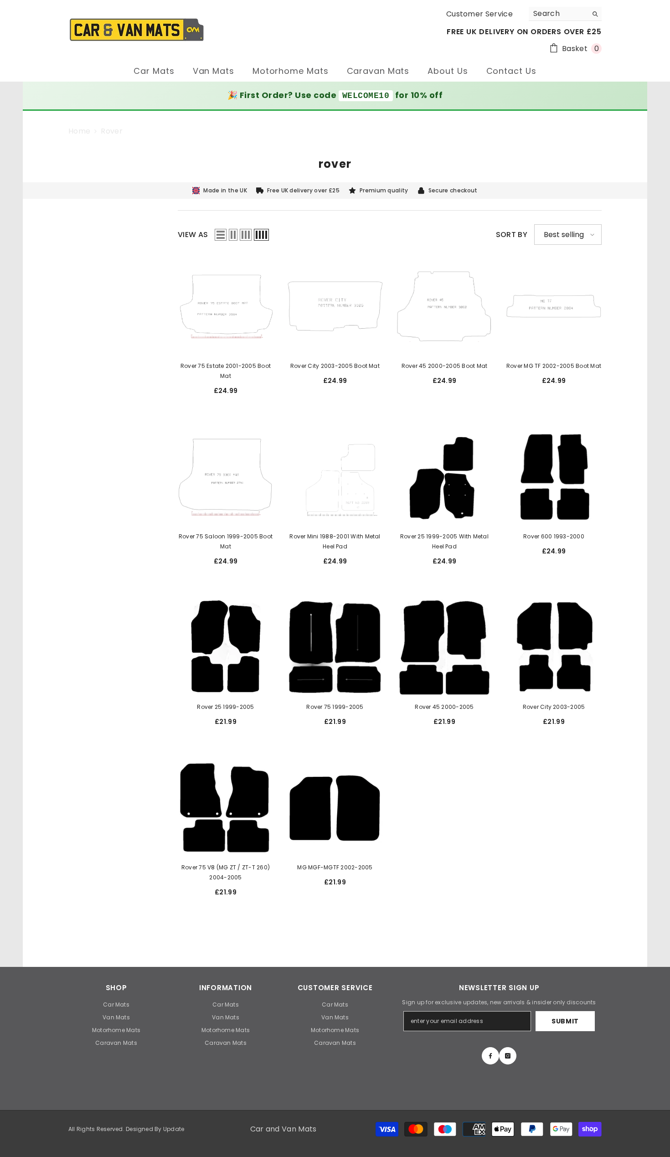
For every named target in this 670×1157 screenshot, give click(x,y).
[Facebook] (490, 1055)
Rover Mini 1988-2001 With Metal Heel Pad (334, 541)
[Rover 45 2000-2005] (444, 647)
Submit (565, 1021)
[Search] (565, 14)
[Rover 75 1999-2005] (335, 647)
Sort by (511, 234)
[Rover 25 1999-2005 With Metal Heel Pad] (444, 477)
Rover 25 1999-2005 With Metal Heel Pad (444, 541)
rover (112, 131)
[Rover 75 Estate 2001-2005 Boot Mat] (225, 306)
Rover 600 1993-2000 (553, 536)
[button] (221, 235)
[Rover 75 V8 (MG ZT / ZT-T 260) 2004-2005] (225, 808)
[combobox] (558, 14)
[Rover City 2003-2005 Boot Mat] (335, 306)
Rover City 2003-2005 (554, 707)
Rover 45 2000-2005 (444, 707)
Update (173, 1129)
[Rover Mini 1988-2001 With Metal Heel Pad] (335, 477)
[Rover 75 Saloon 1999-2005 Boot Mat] (225, 477)
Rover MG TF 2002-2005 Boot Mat (553, 366)
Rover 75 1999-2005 (334, 707)
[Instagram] (507, 1055)
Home (79, 131)
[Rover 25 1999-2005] (225, 647)
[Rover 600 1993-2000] (554, 477)
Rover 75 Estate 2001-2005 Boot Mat (225, 371)
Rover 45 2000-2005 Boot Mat (444, 366)
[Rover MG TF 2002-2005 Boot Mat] (554, 306)
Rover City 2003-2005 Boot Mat (335, 366)
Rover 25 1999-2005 (225, 707)
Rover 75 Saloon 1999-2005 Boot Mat (226, 541)
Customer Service (479, 14)
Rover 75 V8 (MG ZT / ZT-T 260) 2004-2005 (225, 872)
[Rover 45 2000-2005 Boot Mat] (444, 306)
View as (193, 234)
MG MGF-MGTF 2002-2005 (334, 867)
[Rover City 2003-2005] (554, 647)
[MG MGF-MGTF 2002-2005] (335, 808)
